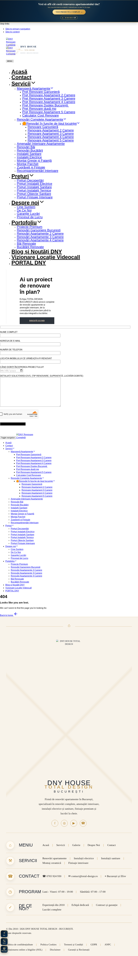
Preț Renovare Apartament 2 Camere (48, 95)
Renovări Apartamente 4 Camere (40, 240)
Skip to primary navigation (17, 29)
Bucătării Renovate (30, 247)
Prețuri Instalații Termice (34, 190)
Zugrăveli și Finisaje (31, 167)
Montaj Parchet (27, 164)
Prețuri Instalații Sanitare (34, 187)
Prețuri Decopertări (30, 180)
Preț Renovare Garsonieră (41, 92)
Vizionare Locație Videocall (45, 257)
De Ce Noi (24, 210)
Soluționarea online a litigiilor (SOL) (24, 949)
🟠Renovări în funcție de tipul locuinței (49, 123)
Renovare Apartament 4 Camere (51, 137)
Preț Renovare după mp (39, 108)
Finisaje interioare (78, 863)
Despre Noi (94, 845)
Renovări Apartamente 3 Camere (40, 237)
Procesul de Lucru (30, 217)
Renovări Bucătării (30, 150)
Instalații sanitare (110, 858)
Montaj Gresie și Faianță (34, 160)
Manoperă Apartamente (33, 88)
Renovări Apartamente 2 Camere (40, 233)
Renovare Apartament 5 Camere (51, 140)
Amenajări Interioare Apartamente (41, 143)
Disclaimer (55, 949)
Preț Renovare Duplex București (45, 105)
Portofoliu (24, 222)
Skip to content (12, 32)
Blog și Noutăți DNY (36, 252)
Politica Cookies (48, 944)
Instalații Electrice (29, 157)
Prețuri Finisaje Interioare (35, 197)
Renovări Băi (26, 147)
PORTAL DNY (28, 263)
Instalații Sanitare (29, 154)
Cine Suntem (26, 207)
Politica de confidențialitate (19, 944)
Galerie (76, 845)
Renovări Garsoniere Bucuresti (39, 230)
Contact (21, 77)
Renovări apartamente (54, 858)
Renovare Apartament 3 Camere (51, 133)
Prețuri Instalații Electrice (34, 183)
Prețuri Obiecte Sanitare (34, 194)
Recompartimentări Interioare (37, 170)
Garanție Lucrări (28, 213)
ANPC (108, 944)
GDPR (94, 944)
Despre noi (25, 203)
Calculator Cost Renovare (40, 115)
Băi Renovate (26, 243)
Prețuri (20, 176)
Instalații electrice (84, 858)
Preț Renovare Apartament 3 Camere (48, 98)
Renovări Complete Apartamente (40, 119)
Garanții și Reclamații (78, 949)
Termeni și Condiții (73, 944)
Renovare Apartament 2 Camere (51, 130)
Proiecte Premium (29, 227)
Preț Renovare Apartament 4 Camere (48, 102)
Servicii (21, 84)
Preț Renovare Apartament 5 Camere (48, 112)
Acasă (19, 72)
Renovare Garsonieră (43, 127)
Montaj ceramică (51, 863)
